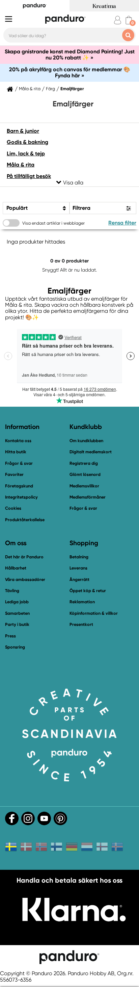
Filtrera (81, 208)
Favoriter (14, 474)
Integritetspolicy (21, 497)
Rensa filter (122, 223)
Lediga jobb (17, 601)
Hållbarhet (15, 568)
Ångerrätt (79, 579)
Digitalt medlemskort (91, 451)
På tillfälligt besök (29, 176)
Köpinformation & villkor (94, 613)
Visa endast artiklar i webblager (53, 223)
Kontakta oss (18, 440)
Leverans (78, 568)
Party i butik (17, 624)
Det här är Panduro (24, 556)
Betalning (79, 556)
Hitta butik (15, 451)
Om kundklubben (86, 440)
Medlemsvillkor (84, 485)
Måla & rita (29, 88)
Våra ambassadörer (25, 579)
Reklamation (82, 601)
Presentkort (81, 624)
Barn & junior (23, 131)
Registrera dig (84, 463)
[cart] (129, 20)
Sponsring (15, 647)
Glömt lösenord (85, 474)
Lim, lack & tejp (26, 153)
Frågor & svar (19, 463)
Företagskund (19, 485)
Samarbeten (17, 613)
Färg (50, 88)
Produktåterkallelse (25, 519)
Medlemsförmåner (88, 497)
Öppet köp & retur (88, 590)
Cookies (13, 508)
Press (10, 635)
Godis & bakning (27, 142)
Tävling (12, 590)
